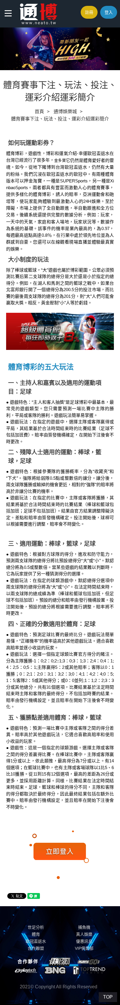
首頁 (39, 111)
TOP (108, 996)
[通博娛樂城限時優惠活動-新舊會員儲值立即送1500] (38, 13)
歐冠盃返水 (36, 941)
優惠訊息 (84, 941)
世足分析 (36, 927)
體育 (36, 934)
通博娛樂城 (65, 111)
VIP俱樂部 (84, 948)
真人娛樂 (84, 934)
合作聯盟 (36, 948)
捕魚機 (84, 927)
